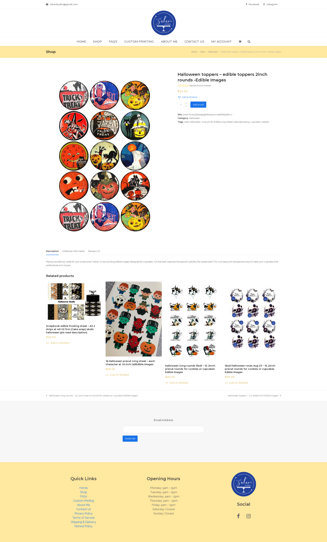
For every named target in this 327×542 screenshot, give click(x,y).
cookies (265, 122)
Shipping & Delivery (83, 522)
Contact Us (83, 509)
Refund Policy (83, 526)
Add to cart (198, 104)
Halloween (194, 118)
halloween (195, 122)
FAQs (83, 496)
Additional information (73, 251)
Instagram (272, 4)
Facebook (254, 4)
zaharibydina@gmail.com (64, 4)
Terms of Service (83, 517)
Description (52, 251)
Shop (83, 492)
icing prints (207, 122)
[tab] (52, 251)
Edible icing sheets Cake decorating (232, 122)
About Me (83, 505)
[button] (239, 41)
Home (83, 488)
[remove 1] (186, 106)
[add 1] (186, 103)
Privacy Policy (83, 513)
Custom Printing (83, 500)
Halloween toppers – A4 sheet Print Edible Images (253, 395)
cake (186, 122)
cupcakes (255, 122)
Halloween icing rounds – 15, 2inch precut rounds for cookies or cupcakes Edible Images (92, 395)
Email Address (163, 420)
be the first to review (200, 85)
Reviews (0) (94, 251)
